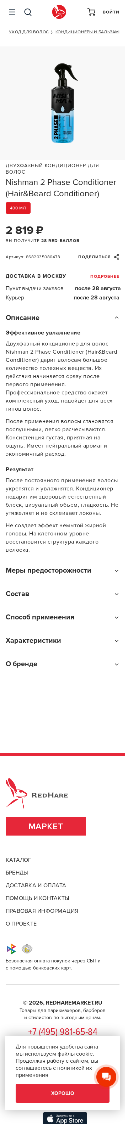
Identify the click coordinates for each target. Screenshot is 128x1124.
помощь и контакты (37, 898)
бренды (17, 872)
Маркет (46, 826)
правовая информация (42, 911)
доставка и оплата (36, 885)
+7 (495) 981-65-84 (62, 1032)
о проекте (21, 923)
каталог (19, 860)
